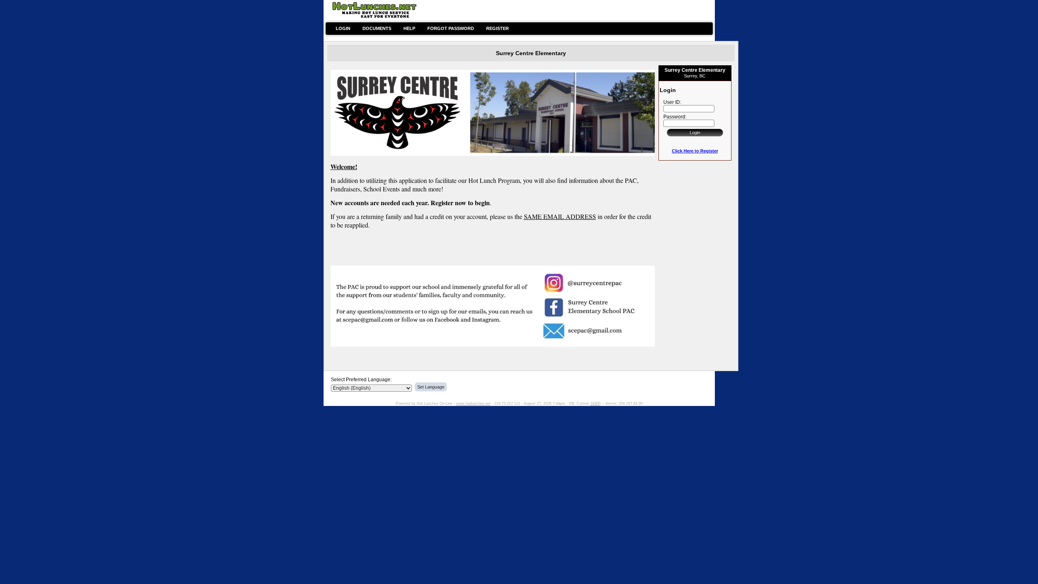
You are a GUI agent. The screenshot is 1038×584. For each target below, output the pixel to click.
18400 (595, 404)
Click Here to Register (695, 150)
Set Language (430, 386)
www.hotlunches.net (473, 404)
